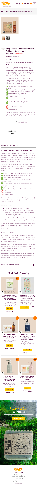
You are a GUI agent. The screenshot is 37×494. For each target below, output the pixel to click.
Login (21, 475)
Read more (9, 308)
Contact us (18, 484)
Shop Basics (17, 418)
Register (16, 475)
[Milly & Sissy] (12, 132)
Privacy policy (13, 481)
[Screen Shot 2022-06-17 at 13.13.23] (8, 38)
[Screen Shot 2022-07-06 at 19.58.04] (3, 38)
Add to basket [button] (24, 307)
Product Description (9, 146)
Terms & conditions (22, 481)
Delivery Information (10, 265)
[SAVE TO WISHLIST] (2, 292)
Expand (4, 32)
